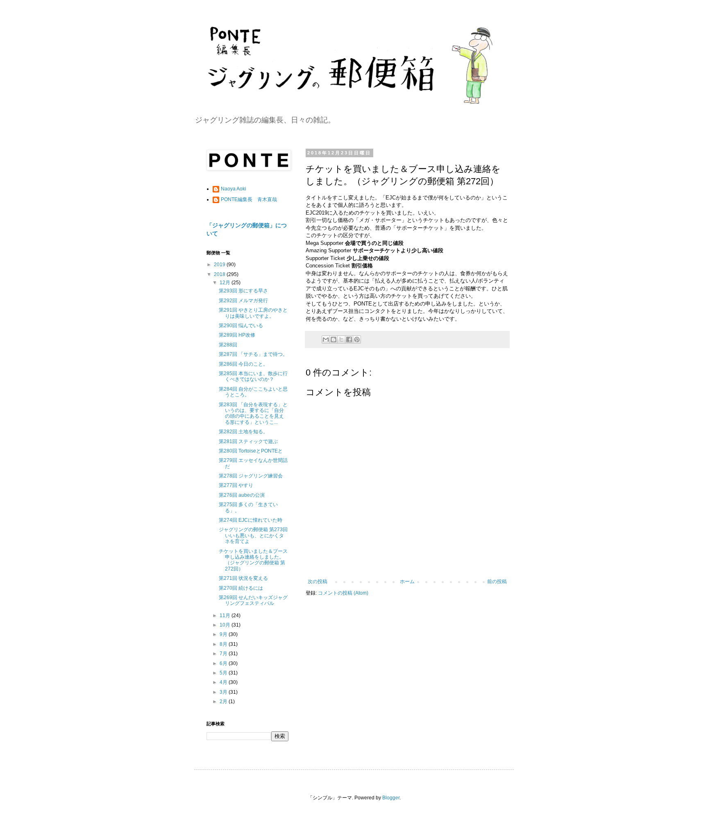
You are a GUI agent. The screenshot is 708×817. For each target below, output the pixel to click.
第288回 (228, 345)
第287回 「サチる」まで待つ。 (253, 354)
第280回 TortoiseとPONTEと (251, 451)
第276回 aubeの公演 (242, 495)
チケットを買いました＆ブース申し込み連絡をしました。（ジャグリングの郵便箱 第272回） (253, 560)
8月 (224, 644)
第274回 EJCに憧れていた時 (250, 520)
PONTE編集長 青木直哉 (249, 199)
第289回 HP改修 (237, 335)
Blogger (390, 798)
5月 (224, 673)
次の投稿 (317, 581)
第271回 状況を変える (243, 578)
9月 (224, 634)
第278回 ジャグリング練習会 (251, 476)
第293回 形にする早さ (243, 291)
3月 (224, 692)
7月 (224, 653)
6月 (224, 663)
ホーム (407, 581)
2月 (224, 701)
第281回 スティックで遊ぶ (248, 441)
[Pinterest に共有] (357, 339)
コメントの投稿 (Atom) (343, 593)
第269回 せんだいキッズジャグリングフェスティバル (253, 600)
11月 (225, 615)
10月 (225, 625)
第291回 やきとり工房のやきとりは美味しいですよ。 (253, 313)
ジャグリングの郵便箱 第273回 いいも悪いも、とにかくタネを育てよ (253, 535)
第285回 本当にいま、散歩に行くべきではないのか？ (253, 376)
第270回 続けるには (241, 588)
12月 (225, 282)
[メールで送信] (326, 339)
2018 (220, 274)
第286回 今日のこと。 (243, 364)
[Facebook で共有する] (349, 339)
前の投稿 (497, 581)
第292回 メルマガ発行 (243, 300)
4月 (224, 682)
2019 (220, 264)
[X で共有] (341, 339)
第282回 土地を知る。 (243, 432)
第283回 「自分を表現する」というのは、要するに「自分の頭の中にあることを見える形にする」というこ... (253, 413)
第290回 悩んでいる (241, 325)
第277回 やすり (236, 485)
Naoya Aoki (233, 189)
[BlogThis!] (333, 339)
